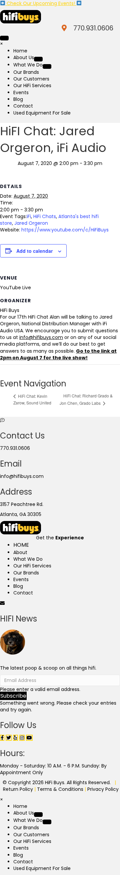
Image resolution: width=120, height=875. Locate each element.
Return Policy (18, 789)
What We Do (28, 559)
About (20, 552)
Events (21, 579)
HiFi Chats (44, 216)
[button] (13, 696)
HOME (21, 545)
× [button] (1, 43)
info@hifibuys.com (22, 476)
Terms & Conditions (60, 789)
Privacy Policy (103, 789)
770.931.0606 (93, 28)
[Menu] (4, 38)
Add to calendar (34, 251)
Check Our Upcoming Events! (40, 3)
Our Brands (26, 572)
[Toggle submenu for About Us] (38, 59)
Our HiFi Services (32, 565)
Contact (23, 592)
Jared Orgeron (31, 223)
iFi (29, 216)
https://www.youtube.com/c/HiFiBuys (65, 229)
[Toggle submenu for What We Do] (47, 66)
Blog (18, 586)
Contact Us (22, 435)
